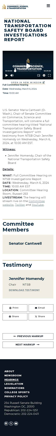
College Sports (17, 392)
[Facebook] (6, 423)
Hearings (11, 379)
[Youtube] (16, 423)
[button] (15, 308)
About (9, 371)
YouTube (38, 204)
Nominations (14, 388)
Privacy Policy (16, 396)
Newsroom (12, 375)
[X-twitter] (11, 423)
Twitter (20, 204)
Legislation (13, 383)
